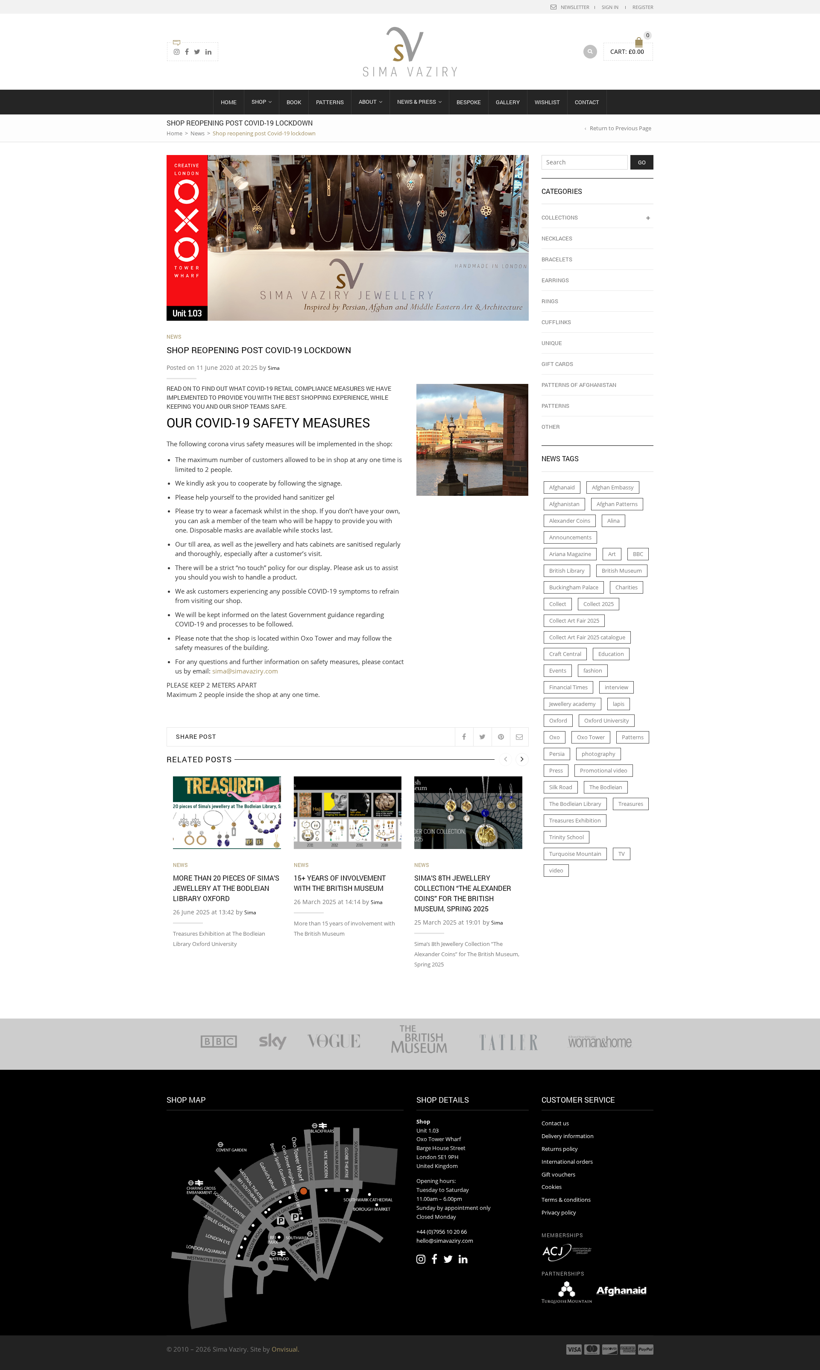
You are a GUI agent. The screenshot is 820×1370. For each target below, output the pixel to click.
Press (556, 770)
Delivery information (568, 1136)
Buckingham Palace (573, 587)
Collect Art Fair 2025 (574, 620)
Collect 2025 (598, 604)
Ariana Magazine (570, 554)
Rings (550, 301)
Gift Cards (557, 364)
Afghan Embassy (613, 487)
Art (612, 554)
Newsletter (575, 7)
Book (294, 102)
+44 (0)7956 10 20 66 (441, 1231)
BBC (638, 554)
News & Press (416, 101)
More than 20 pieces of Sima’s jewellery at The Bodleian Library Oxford (226, 888)
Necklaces (557, 238)
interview (616, 687)
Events (557, 670)
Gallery (508, 102)
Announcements (570, 537)
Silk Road (560, 787)
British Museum (622, 570)
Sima (274, 368)
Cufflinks (556, 322)
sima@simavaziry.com (245, 671)
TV (621, 854)
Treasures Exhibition (575, 820)
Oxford (558, 720)
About (368, 101)
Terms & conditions (566, 1199)
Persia (557, 754)
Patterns (330, 102)
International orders (567, 1161)
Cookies (552, 1187)
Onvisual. (285, 1349)
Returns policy (560, 1149)
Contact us (555, 1123)
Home (229, 102)
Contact (587, 102)
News (197, 133)
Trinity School (566, 837)
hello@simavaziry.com (444, 1240)
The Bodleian (605, 787)
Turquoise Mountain (575, 854)
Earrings (555, 280)
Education (611, 654)
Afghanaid (562, 487)
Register (643, 7)
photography (598, 754)
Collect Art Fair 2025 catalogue (587, 637)
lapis (618, 704)
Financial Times (568, 687)
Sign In (610, 7)
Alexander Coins (569, 520)
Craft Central (565, 654)
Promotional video (603, 770)
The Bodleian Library (575, 804)
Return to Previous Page (620, 128)
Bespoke (469, 102)
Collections (560, 217)
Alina (613, 520)
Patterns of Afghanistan (579, 385)
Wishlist (547, 102)
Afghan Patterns (617, 504)
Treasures (630, 804)
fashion (592, 670)
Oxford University (606, 720)
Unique (552, 343)
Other (551, 426)
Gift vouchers (558, 1174)
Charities (626, 587)
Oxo (554, 737)
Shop (259, 101)
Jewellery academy (572, 704)
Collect (557, 604)
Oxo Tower (591, 737)
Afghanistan (564, 504)
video (556, 870)
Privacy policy (559, 1212)
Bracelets (557, 259)
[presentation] (505, 759)
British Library (567, 570)
